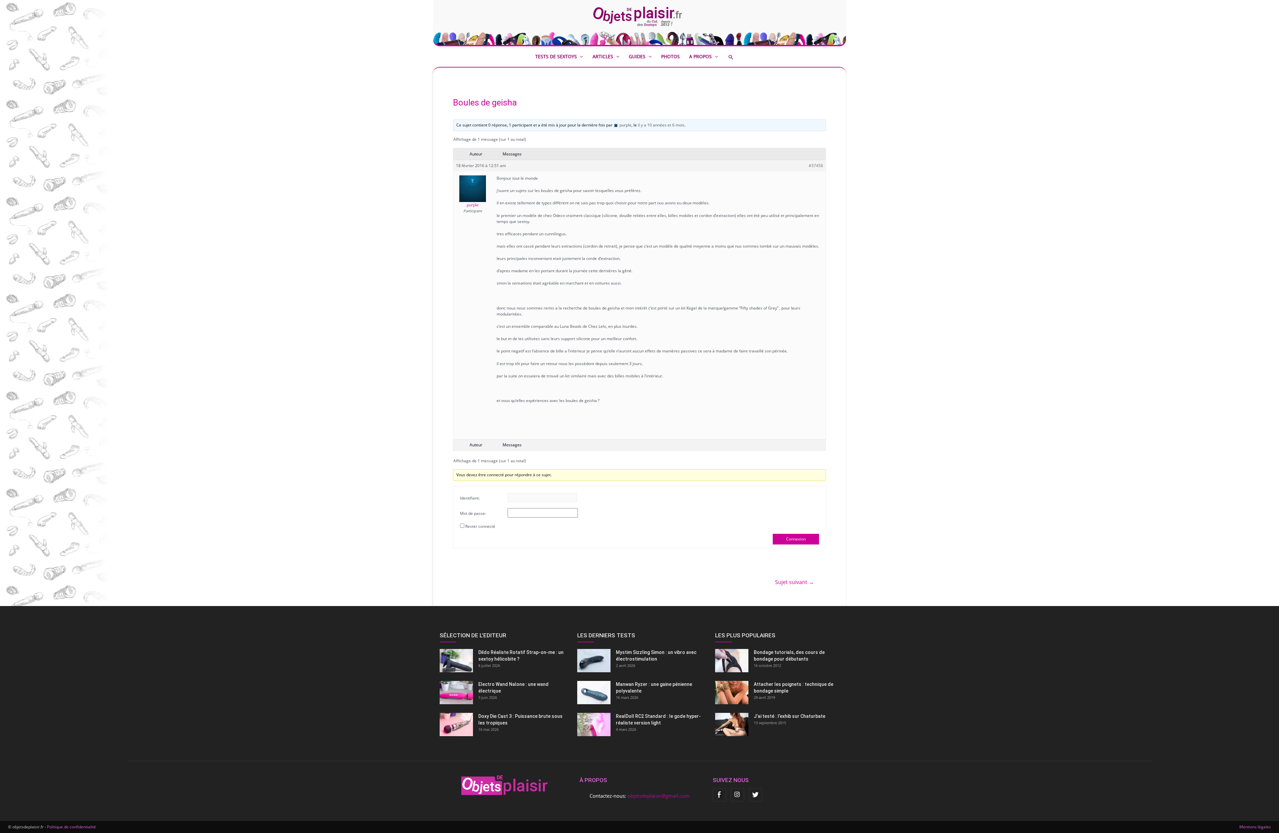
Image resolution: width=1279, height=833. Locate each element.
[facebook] (719, 794)
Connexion (796, 539)
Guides (637, 56)
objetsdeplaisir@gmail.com (658, 795)
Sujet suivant (794, 582)
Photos (670, 56)
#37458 (816, 165)
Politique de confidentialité (71, 827)
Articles (603, 56)
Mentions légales (1255, 827)
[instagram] (737, 794)
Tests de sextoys (556, 56)
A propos (700, 56)
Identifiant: (470, 498)
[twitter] (755, 794)
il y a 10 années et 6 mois (661, 125)
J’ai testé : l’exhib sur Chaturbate (789, 716)
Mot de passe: (473, 513)
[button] (736, 57)
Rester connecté (480, 526)
